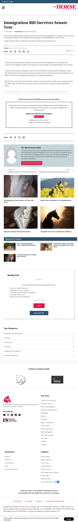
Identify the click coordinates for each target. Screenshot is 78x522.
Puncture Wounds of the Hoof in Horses (17, 232)
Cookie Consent (46, 478)
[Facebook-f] (2, 1)
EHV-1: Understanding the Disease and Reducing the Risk (26, 244)
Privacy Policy (45, 475)
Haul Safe (44, 419)
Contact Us (8, 460)
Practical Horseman (47, 429)
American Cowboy (46, 403)
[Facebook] (16, 415)
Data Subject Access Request (50, 472)
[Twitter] (5, 1)
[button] (11, 51)
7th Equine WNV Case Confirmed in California (55, 232)
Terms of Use (45, 463)
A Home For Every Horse (48, 400)
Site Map (28, 501)
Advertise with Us (46, 469)
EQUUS (43, 416)
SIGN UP (39, 117)
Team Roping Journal (47, 435)
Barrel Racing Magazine (48, 407)
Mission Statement (46, 460)
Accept (69, 519)
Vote (39, 305)
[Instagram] (9, 1)
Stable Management (47, 432)
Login (30, 122)
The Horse (44, 438)
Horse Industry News (20, 48)
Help (6, 466)
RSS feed (17, 501)
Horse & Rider (45, 425)
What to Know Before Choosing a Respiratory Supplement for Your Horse (63, 245)
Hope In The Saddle (47, 422)
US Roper (44, 444)
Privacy (39, 501)
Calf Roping (44, 413)
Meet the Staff (45, 456)
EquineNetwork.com (55, 501)
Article (11, 48)
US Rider (43, 441)
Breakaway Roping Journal (49, 410)
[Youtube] (4, 415)
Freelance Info (9, 463)
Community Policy (46, 466)
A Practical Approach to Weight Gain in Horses (26, 255)
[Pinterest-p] (7, 1)
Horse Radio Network (11, 469)
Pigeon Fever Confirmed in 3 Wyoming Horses (55, 200)
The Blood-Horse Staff (31, 148)
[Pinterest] (12, 415)
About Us (7, 456)
